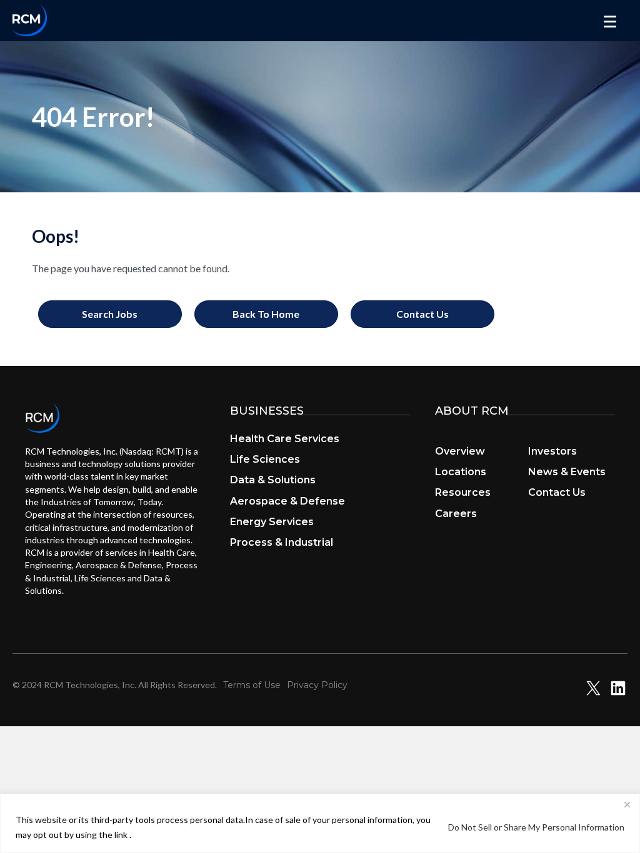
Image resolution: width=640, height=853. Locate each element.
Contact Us (557, 492)
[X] (593, 693)
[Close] (626, 804)
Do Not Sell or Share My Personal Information (536, 827)
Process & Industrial (281, 542)
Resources (463, 492)
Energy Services (272, 522)
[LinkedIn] (618, 693)
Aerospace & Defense (287, 501)
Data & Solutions (273, 480)
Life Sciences (265, 459)
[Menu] (610, 21)
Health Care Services (284, 439)
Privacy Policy (317, 685)
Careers (456, 514)
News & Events (567, 472)
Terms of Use (252, 685)
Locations (460, 472)
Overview (460, 451)
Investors (552, 451)
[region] (320, 823)
